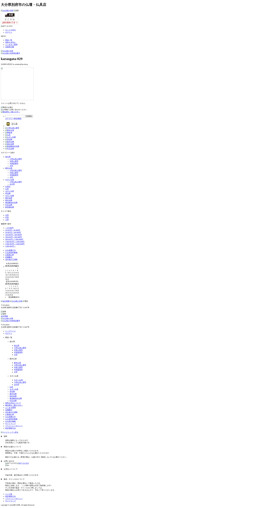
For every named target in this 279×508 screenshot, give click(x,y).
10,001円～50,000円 (12, 230)
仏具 (7, 189)
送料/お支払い (10, 42)
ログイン (8, 32)
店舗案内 (8, 257)
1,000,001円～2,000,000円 (14, 242)
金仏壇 (7, 157)
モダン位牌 (9, 196)
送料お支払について (13, 403)
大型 (11, 166)
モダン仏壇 (9, 180)
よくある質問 (10, 407)
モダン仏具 (9, 191)
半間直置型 (14, 163)
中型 (7, 217)
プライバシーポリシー (14, 426)
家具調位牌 (9, 207)
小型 (7, 220)
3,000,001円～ (10, 246)
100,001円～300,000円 (13, 235)
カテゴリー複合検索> (13, 118)
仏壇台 (7, 186)
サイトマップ (10, 424)
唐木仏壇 (8, 168)
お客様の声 (9, 255)
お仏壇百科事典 (11, 253)
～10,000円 (9, 228)
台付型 (12, 184)
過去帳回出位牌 (11, 202)
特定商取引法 (10, 428)
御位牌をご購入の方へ (14, 405)
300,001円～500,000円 (13, 237)
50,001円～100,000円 (13, 232)
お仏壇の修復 (10, 421)
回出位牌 (8, 200)
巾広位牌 (8, 205)
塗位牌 (7, 193)
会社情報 (4, 316)
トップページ (10, 331)
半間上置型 (14, 161)
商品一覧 (8, 40)
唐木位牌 (8, 198)
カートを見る (10, 30)
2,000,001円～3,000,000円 (14, 244)
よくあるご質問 (11, 45)
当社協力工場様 (11, 259)
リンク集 (8, 494)
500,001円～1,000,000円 (14, 239)
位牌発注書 (9, 47)
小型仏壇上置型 (16, 159)
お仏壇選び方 (10, 250)
